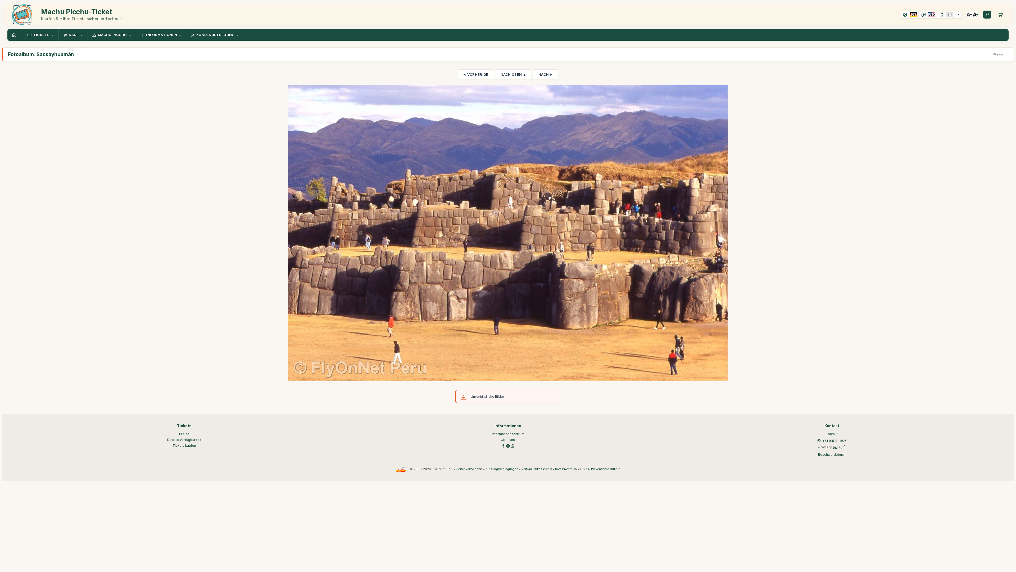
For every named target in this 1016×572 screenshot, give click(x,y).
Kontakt (832, 434)
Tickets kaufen (184, 446)
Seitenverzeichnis (469, 469)
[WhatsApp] (512, 446)
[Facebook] (503, 446)
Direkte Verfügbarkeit (184, 440)
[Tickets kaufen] (1000, 14)
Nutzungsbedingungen (502, 469)
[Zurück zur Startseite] (15, 35)
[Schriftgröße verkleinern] (975, 14)
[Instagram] (508, 446)
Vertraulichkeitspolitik (536, 469)
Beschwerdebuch (832, 455)
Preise (184, 434)
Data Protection (566, 469)
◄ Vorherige (475, 74)
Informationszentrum (508, 434)
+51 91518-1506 (834, 441)
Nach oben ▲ (513, 74)
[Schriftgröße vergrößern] (969, 14)
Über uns (508, 440)
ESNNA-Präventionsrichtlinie (600, 469)
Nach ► (545, 74)
